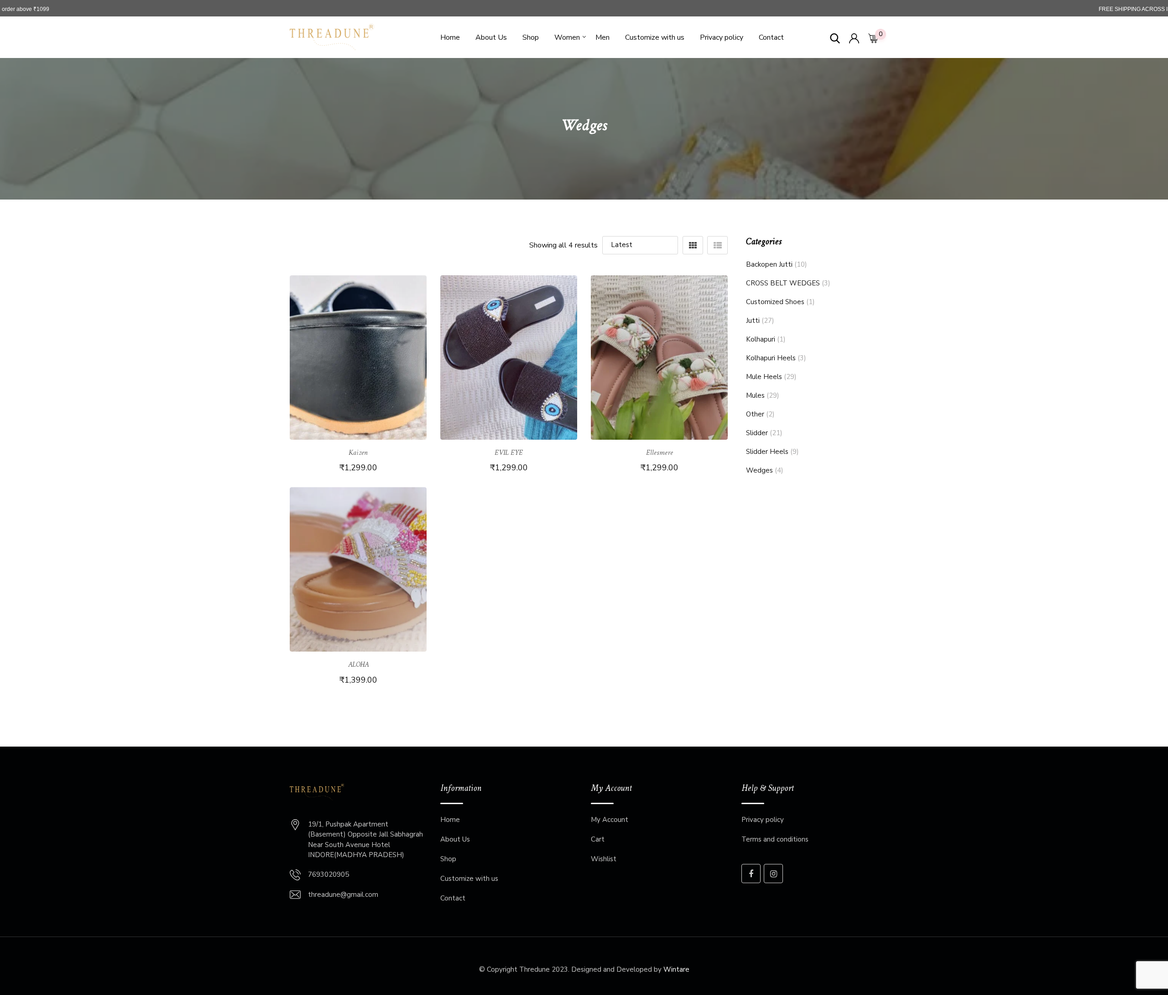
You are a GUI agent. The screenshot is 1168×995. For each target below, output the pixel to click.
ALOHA (358, 665)
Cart (598, 839)
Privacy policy (721, 37)
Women (567, 37)
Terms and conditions (774, 839)
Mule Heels (764, 376)
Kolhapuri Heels (771, 358)
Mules (755, 395)
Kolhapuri (760, 339)
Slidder (757, 432)
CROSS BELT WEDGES (783, 283)
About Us (491, 37)
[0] (873, 37)
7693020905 (328, 874)
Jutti (753, 320)
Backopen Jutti (769, 264)
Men (602, 37)
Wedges (759, 470)
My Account (609, 819)
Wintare (676, 969)
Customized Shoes (775, 301)
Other (755, 414)
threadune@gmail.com (343, 894)
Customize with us (654, 37)
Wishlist (603, 858)
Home (450, 37)
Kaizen (358, 453)
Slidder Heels (767, 451)
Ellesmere (659, 453)
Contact (771, 37)
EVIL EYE (509, 453)
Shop (530, 37)
